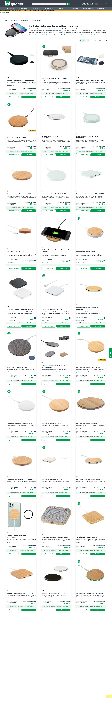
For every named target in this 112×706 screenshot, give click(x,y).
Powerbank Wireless (93, 35)
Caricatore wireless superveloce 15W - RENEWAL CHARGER (54, 366)
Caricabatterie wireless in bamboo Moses (55, 537)
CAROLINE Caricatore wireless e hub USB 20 (21, 309)
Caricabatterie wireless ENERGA (86, 423)
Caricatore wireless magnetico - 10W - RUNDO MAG (19, 536)
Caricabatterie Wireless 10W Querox (18, 138)
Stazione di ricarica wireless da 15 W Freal (89, 80)
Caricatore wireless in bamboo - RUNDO (19, 194)
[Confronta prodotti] (14, 97)
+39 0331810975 (88, 3)
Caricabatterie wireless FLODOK (52, 309)
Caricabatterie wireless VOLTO (86, 252)
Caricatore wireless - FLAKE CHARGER (54, 194)
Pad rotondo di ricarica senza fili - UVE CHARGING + (54, 137)
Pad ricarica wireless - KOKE (16, 252)
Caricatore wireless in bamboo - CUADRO (20, 593)
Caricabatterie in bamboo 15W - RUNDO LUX (21, 479)
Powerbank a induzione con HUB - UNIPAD (90, 194)
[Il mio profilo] (101, 4)
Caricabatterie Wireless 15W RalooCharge (89, 593)
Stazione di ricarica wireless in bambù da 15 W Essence (55, 251)
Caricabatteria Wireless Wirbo (51, 423)
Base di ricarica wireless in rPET (17, 367)
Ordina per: (96, 38)
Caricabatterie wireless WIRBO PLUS (88, 367)
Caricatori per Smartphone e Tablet (19, 20)
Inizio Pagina (110, 356)
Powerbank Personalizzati (81, 35)
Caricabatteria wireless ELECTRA (52, 479)
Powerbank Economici (69, 35)
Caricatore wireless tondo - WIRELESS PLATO (21, 80)
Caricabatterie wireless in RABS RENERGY (20, 423)
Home (6, 20)
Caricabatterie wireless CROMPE (86, 537)
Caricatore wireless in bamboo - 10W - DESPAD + (88, 309)
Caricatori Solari (49, 35)
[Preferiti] (34, 45)
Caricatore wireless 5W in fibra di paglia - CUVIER (55, 79)
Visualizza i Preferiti (110, 349)
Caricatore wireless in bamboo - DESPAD (89, 479)
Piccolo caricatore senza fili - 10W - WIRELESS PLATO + (87, 137)
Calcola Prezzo (28, 97)
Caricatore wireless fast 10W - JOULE (53, 593)
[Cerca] (68, 4)
